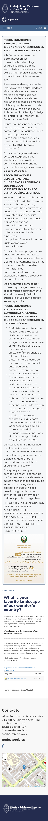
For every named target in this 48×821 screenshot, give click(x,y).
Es (45, 28)
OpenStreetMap (37, 786)
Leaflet (30, 786)
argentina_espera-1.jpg (16, 678)
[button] (24, 767)
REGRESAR (9, 591)
